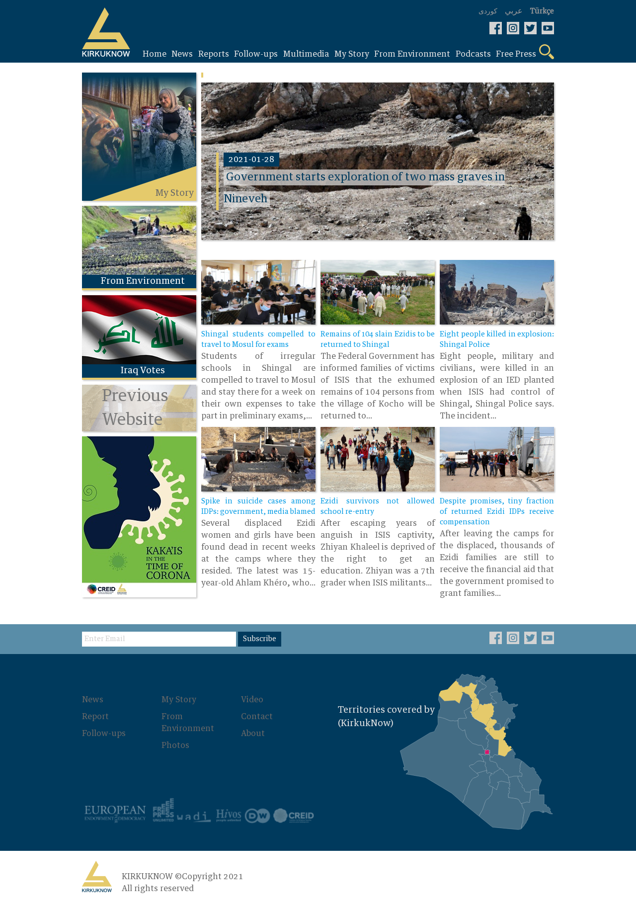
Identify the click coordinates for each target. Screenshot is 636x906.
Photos (175, 745)
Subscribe (259, 639)
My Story (178, 700)
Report (95, 717)
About (253, 734)
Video (252, 700)
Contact (257, 717)
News (92, 700)
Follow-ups (104, 734)
